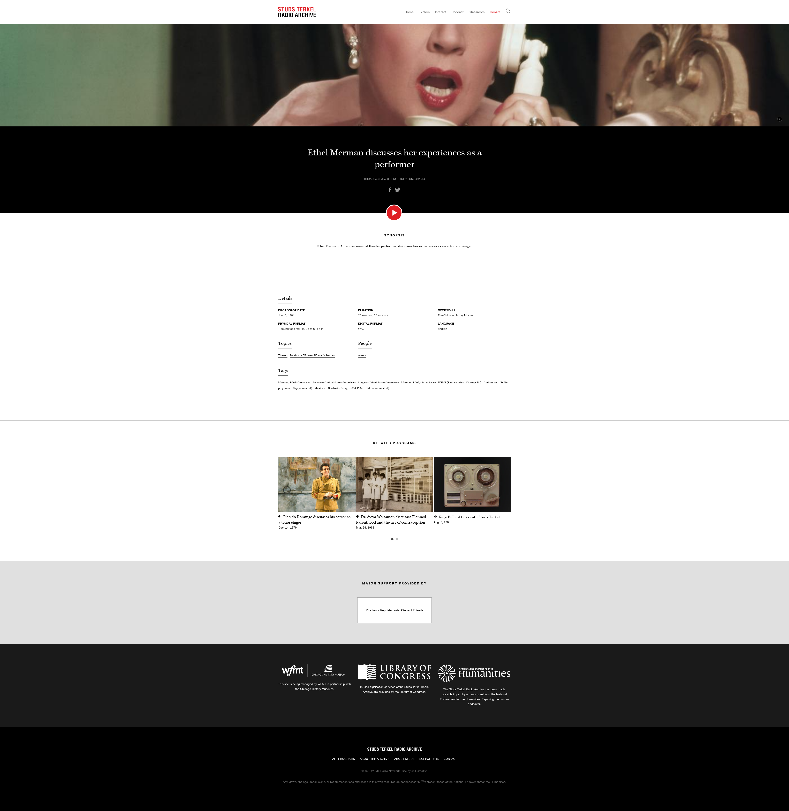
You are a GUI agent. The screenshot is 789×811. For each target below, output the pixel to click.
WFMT (322, 684)
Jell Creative (420, 771)
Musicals (320, 388)
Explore (424, 12)
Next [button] (502, 484)
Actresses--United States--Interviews (334, 382)
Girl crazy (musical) (377, 388)
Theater (282, 355)
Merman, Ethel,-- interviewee (418, 382)
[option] (317, 495)
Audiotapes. (491, 382)
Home (409, 12)
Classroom (477, 12)
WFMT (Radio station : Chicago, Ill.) (459, 382)
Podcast (457, 12)
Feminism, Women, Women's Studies (312, 355)
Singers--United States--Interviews (378, 382)
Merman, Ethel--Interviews (294, 382)
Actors (362, 355)
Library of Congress (412, 691)
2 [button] (403, 539)
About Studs (404, 758)
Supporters (429, 758)
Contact (450, 758)
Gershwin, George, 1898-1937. (345, 388)
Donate (495, 12)
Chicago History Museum (316, 689)
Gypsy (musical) (302, 388)
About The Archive (374, 758)
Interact (440, 12)
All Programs (343, 758)
